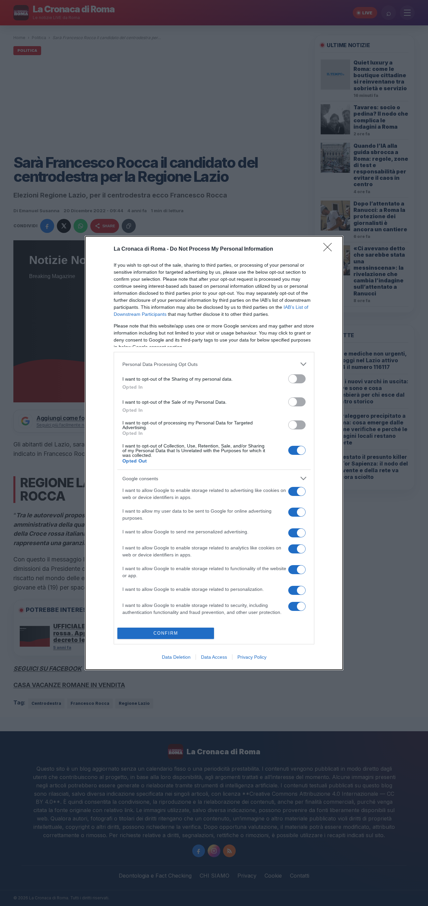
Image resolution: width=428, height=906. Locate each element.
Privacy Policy (251, 657)
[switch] (297, 378)
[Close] (329, 249)
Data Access (214, 657)
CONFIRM (165, 633)
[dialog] (214, 452)
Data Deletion (176, 657)
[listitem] (214, 364)
